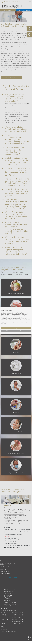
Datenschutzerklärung (9, 320)
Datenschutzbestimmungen (24, 308)
